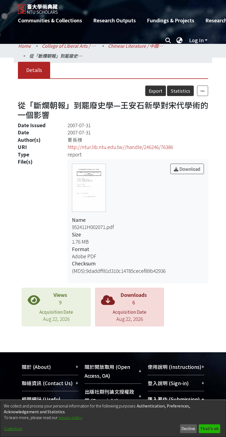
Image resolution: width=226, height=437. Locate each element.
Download (189, 169)
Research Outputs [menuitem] (114, 20)
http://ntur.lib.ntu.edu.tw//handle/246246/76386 (120, 146)
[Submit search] (168, 40)
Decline (188, 428)
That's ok (209, 428)
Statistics (180, 90)
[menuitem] (179, 40)
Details (34, 69)
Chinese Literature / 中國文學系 (135, 45)
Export (155, 90)
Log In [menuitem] (196, 40)
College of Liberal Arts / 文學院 (69, 45)
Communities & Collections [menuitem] (50, 20)
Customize (13, 428)
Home (24, 45)
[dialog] (113, 418)
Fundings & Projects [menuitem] (170, 20)
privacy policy (70, 417)
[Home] (117, 7)
